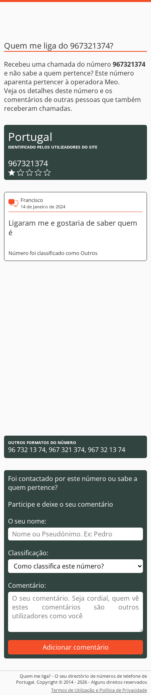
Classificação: (28, 552)
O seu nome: (27, 521)
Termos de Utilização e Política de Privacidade (99, 690)
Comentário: (27, 585)
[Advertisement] (75, 348)
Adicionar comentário (76, 647)
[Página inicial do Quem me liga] (75, 18)
